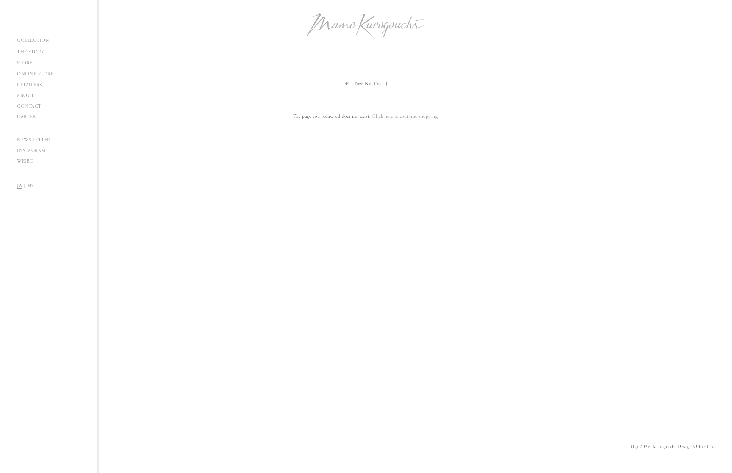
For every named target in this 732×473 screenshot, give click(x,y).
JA (19, 186)
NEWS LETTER (33, 140)
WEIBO (25, 161)
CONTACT (29, 106)
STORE (25, 63)
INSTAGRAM (31, 151)
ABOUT (25, 96)
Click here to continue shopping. (405, 116)
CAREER (26, 117)
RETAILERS (29, 85)
